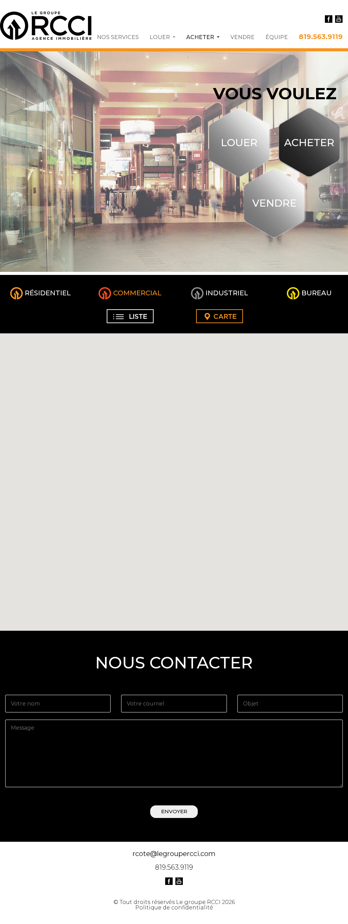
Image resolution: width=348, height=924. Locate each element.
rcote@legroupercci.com (174, 854)
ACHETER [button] (203, 37)
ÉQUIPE (276, 37)
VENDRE (242, 37)
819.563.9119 (321, 36)
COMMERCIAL (136, 293)
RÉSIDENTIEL (47, 293)
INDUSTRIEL (226, 293)
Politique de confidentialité (174, 907)
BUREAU (316, 293)
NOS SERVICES (118, 37)
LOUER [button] (160, 37)
